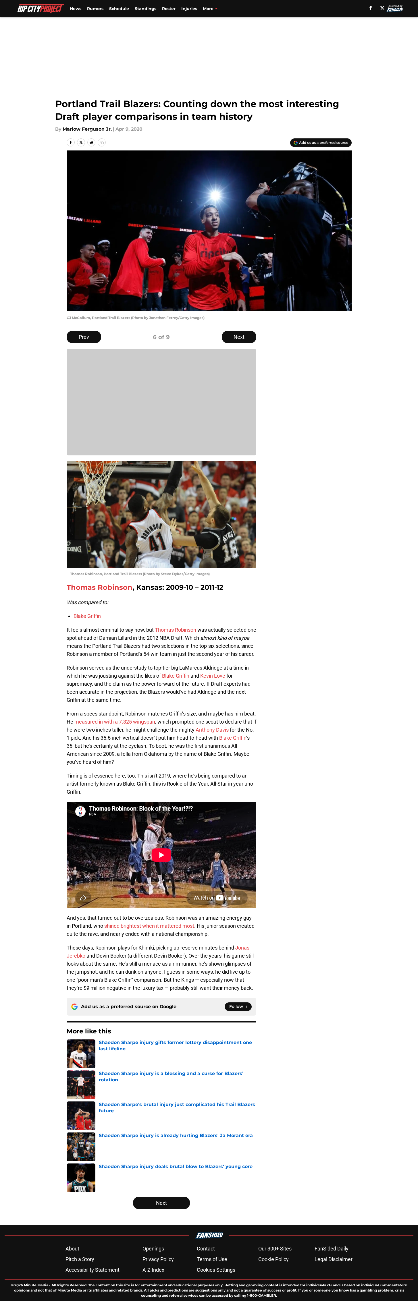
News (75, 8)
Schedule (119, 8)
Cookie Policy (273, 1259)
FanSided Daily (331, 1249)
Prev (84, 337)
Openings (153, 1249)
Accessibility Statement (93, 1270)
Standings (145, 8)
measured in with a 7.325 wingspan (114, 722)
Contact (206, 1249)
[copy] (102, 142)
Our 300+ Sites (275, 1249)
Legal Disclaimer (333, 1259)
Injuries (189, 8)
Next (239, 337)
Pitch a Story (80, 1259)
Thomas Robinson (99, 587)
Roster (169, 8)
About (72, 1249)
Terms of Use (212, 1259)
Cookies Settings (216, 1270)
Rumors (95, 8)
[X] (382, 8)
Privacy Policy (158, 1259)
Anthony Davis (212, 730)
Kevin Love (212, 676)
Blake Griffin (87, 616)
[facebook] (370, 8)
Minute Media (36, 1285)
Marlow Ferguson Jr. (87, 129)
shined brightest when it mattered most (149, 926)
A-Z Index (153, 1270)
